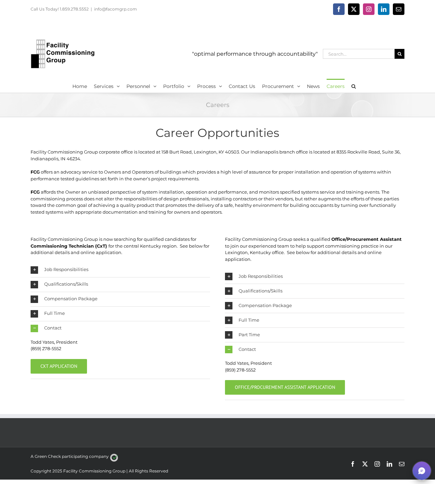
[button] (353, 85)
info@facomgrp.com (115, 9)
